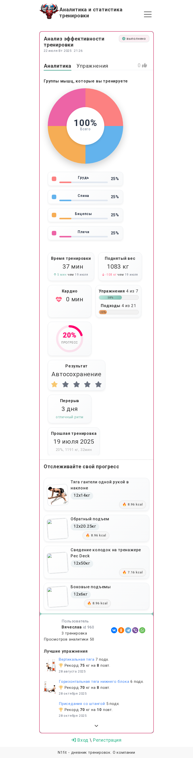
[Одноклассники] (121, 630)
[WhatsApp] (142, 630)
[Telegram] (128, 630)
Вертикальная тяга (76, 659)
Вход (82, 740)
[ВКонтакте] (114, 630)
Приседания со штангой (82, 703)
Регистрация (107, 740)
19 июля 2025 (74, 441)
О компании (124, 752)
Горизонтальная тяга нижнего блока (94, 681)
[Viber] (135, 630)
